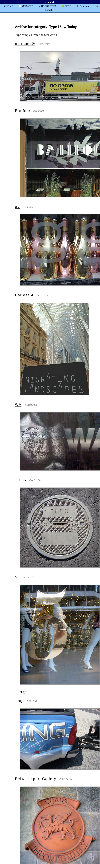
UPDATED (27, 6)
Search (49, 10)
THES (20, 480)
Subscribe (85, 6)
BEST (68, 6)
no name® (25, 43)
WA (18, 404)
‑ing (19, 701)
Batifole (22, 111)
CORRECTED (48, 6)
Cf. (23, 692)
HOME (9, 6)
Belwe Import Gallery (35, 779)
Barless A (24, 295)
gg (17, 206)
